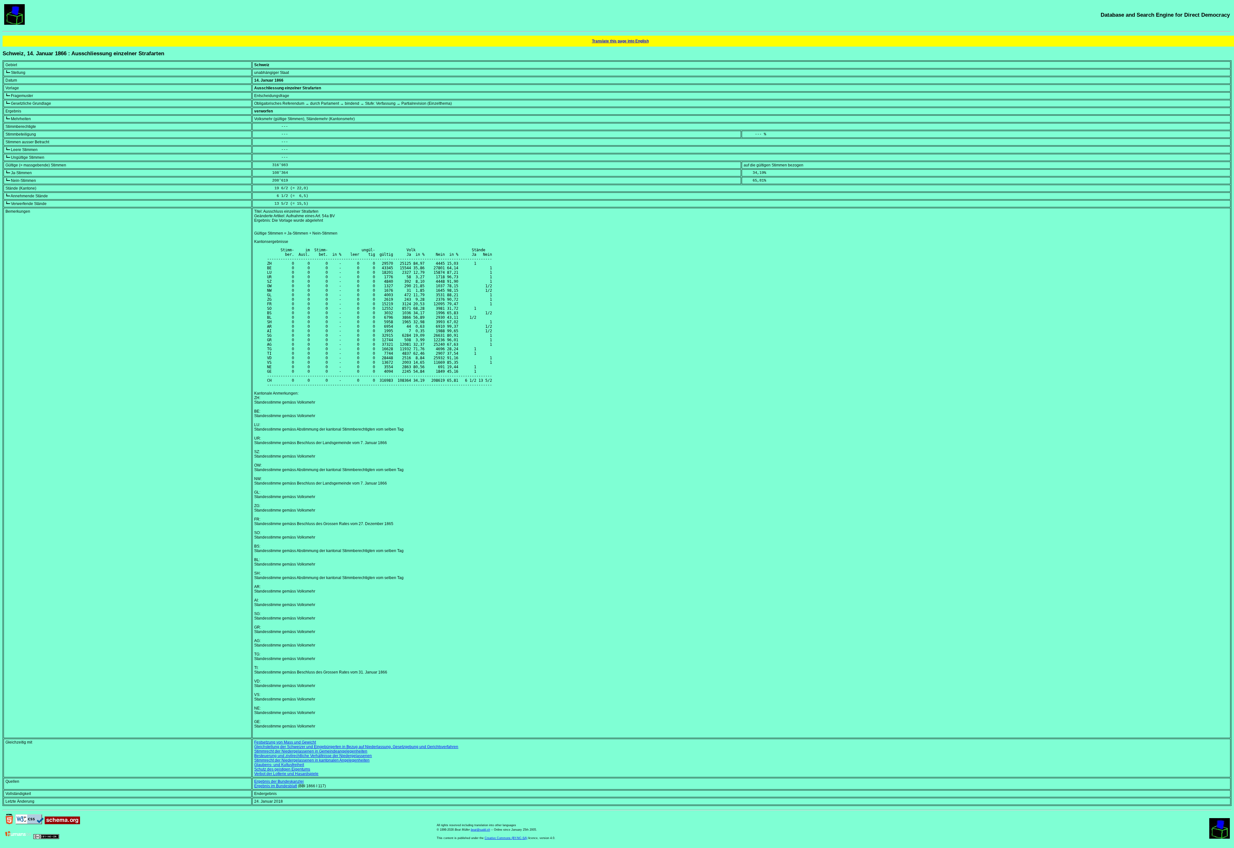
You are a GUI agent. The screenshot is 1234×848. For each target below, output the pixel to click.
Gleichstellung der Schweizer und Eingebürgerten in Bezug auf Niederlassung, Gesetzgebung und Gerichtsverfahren (356, 747)
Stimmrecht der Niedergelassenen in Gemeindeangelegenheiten (310, 751)
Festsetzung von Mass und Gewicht (285, 742)
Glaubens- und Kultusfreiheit (279, 765)
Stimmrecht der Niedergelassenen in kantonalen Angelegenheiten (312, 760)
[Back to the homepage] (14, 23)
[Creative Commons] (46, 837)
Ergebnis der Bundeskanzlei (279, 781)
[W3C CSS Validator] (29, 823)
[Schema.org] (62, 823)
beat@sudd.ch (480, 829)
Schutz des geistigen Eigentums (282, 769)
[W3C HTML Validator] (9, 823)
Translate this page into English (620, 41)
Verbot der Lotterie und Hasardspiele (286, 774)
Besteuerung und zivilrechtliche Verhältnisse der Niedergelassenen (313, 756)
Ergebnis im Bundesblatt (275, 786)
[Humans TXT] (18, 837)
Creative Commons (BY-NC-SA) (506, 838)
